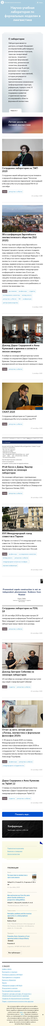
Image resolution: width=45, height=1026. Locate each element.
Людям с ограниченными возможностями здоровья (17, 1001)
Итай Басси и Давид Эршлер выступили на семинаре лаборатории (17, 469)
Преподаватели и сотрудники (11, 977)
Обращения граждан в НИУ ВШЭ (12, 985)
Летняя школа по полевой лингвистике (19, 123)
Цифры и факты (6, 969)
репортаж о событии (15, 191)
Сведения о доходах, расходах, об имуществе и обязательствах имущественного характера (16, 995)
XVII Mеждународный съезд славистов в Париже (17, 535)
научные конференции (10, 565)
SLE (20, 299)
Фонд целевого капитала (9, 988)
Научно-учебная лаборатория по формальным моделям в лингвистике (22, 13)
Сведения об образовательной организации (15, 998)
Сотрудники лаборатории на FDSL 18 (20, 610)
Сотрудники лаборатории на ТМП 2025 (20, 169)
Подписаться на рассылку (15, 848)
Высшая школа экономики (13, 2)
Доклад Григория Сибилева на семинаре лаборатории (18, 673)
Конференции (15, 826)
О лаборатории (16, 38)
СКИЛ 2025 (8, 411)
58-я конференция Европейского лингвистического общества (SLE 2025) (19, 237)
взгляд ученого (27, 295)
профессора (23, 291)
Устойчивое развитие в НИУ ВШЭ (12, 975)
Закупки (4, 983)
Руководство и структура (9, 972)
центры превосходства (10, 303)
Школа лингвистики (13, 854)
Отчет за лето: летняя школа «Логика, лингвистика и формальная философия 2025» (21, 732)
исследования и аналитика (11, 295)
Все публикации (14, 953)
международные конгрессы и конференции (16, 562)
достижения (13, 291)
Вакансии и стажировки (14, 851)
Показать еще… (22, 814)
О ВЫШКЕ (6, 966)
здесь (21, 1012)
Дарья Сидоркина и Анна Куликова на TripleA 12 (20, 782)
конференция (27, 299)
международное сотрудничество (13, 765)
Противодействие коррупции (11, 991)
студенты (32, 291)
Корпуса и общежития (9, 980)
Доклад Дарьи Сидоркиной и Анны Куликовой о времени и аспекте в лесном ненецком (20, 348)
